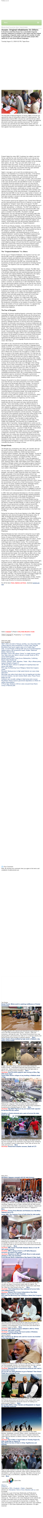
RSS (11, 1488)
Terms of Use (20, 1490)
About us (4, 1485)
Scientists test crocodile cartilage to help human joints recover (19, 679)
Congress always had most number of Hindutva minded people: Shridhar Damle (19, 1332)
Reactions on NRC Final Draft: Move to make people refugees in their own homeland (20, 1254)
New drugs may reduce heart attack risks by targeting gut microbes (20, 674)
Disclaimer (12, 1490)
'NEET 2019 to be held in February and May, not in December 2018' (20, 644)
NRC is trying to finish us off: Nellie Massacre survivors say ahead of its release (18, 1251)
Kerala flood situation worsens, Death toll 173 (22, 1146)
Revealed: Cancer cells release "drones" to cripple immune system (20, 653)
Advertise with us (30, 1490)
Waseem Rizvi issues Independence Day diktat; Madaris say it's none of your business (19, 1293)
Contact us (4, 1486)
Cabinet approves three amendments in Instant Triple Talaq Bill (19, 645)
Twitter (23, 1488)
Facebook (16, 1488)
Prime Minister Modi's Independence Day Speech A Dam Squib (20, 1257)
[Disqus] (21, 898)
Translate (28, 635)
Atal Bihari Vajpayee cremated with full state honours (17, 1177)
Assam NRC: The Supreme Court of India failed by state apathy (20, 1214)
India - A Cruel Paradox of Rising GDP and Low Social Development (21, 648)
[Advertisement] (21, 64)
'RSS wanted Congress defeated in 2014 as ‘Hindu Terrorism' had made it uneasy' (20, 1329)
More (33, 1037)
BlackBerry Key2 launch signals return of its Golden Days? (18, 647)
